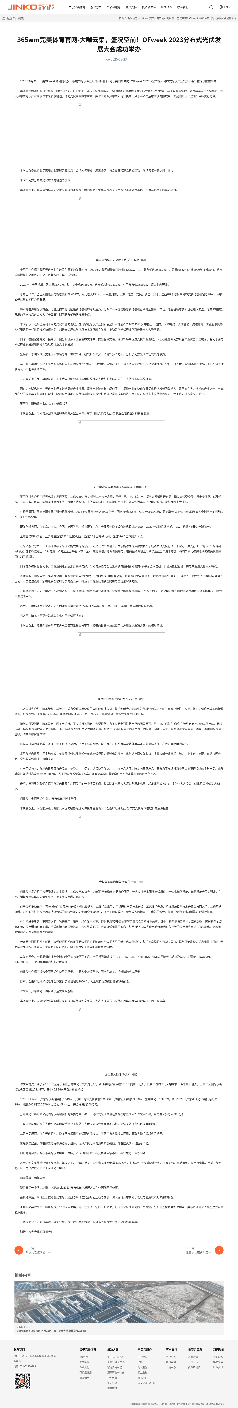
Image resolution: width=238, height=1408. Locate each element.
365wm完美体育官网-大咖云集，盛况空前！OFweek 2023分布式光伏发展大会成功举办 (188, 18)
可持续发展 (85, 1372)
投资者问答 (194, 1367)
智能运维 (112, 1377)
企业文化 (84, 1367)
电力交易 (143, 1356)
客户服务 (171, 1356)
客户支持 (131, 7)
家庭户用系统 (114, 1367)
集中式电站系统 (115, 1356)
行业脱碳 (143, 1372)
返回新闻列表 (15, 18)
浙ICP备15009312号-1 (212, 1403)
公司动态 (218, 1356)
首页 (121, 18)
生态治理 (112, 1383)
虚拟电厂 (143, 1377)
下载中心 (171, 1367)
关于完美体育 (77, 7)
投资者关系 (149, 7)
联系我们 (182, 7)
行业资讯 (218, 1367)
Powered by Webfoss (187, 1403)
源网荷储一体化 (115, 1372)
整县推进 (112, 1388)
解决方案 (96, 7)
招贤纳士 (84, 1377)
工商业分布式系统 (117, 1362)
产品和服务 (114, 7)
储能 (140, 1362)
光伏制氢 (143, 1367)
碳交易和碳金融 (146, 1383)
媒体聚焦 (218, 1362)
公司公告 (193, 1362)
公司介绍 (84, 1356)
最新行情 (193, 1356)
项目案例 (171, 1362)
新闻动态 (166, 7)
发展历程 (84, 1362)
